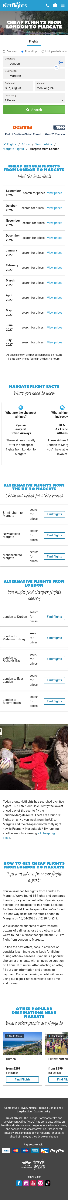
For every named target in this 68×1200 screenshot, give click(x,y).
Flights (11, 144)
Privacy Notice (28, 1107)
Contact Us (11, 1107)
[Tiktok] (47, 1183)
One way (12, 51)
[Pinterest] (40, 1183)
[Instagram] (26, 1183)
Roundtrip (31, 51)
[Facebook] (19, 1183)
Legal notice (24, 1111)
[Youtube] (33, 1183)
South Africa (44, 144)
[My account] (55, 5)
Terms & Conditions (50, 1107)
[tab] (34, 42)
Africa (26, 144)
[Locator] (60, 62)
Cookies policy (42, 1111)
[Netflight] (15, 5)
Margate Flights (14, 149)
